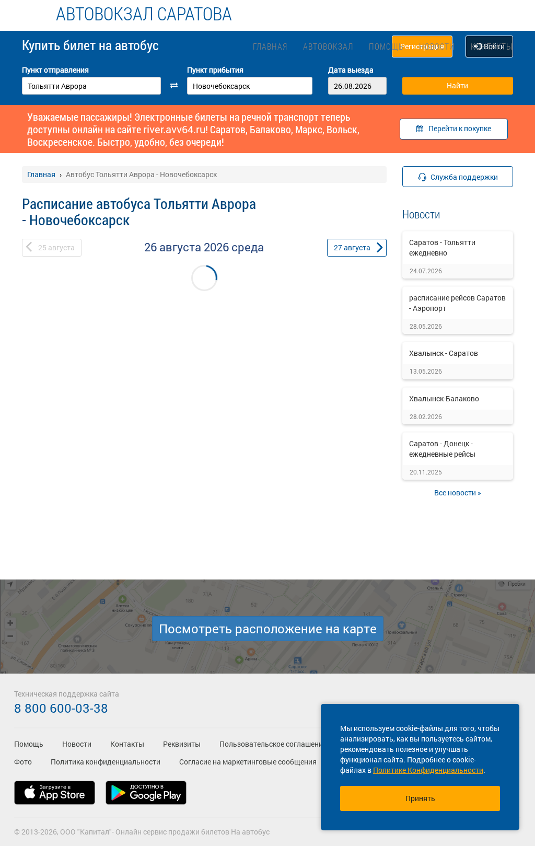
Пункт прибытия (215, 70)
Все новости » (457, 492)
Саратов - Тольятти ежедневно (442, 247)
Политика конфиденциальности (105, 762)
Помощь (386, 46)
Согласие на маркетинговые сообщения (248, 762)
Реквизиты (182, 744)
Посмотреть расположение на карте (268, 628)
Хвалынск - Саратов (443, 353)
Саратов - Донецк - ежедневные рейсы (442, 448)
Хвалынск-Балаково (444, 398)
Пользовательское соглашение (273, 744)
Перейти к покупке (459, 128)
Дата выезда (351, 70)
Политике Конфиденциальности (428, 770)
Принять (420, 798)
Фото (23, 762)
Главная (270, 46)
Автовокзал (328, 46)
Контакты (492, 46)
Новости (437, 46)
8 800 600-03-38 (61, 708)
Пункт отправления (55, 70)
